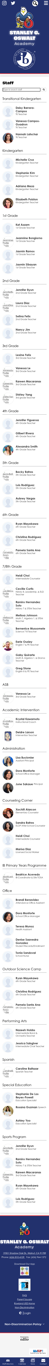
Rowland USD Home (24, 1303)
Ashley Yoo (23, 1120)
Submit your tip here (38, 1353)
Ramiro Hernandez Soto (28, 603)
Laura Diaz (22, 303)
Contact (43, 1364)
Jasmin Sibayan (26, 264)
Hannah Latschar (27, 134)
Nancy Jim (23, 329)
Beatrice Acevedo (28, 874)
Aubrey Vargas (25, 498)
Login (25, 1313)
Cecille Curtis (24, 588)
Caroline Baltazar (27, 1068)
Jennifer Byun (25, 290)
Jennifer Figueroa (27, 420)
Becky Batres (24, 472)
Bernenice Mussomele (30, 628)
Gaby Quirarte (25, 655)
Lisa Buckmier (25, 757)
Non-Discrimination (24, 1307)
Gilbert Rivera (25, 433)
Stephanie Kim (25, 173)
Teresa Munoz (25, 926)
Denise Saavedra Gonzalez (27, 941)
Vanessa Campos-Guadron (28, 122)
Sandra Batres (25, 822)
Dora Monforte (25, 770)
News (33, 1364)
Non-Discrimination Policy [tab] (23, 1324)
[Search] (43, 90)
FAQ (24, 1295)
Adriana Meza (25, 186)
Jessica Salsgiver (27, 1043)
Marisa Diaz (23, 849)
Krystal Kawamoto (28, 719)
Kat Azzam (23, 224)
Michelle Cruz (25, 159)
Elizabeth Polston (27, 199)
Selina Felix (23, 316)
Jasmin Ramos (25, 251)
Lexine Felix (23, 355)
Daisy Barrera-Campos (25, 109)
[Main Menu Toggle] (46, 3)
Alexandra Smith (27, 446)
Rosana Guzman (26, 1107)
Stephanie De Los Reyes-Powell (27, 1095)
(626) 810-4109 (17, 1257)
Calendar (22, 1364)
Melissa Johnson (26, 615)
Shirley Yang (24, 394)
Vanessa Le (23, 368)
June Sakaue (24, 784)
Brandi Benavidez (27, 899)
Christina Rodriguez (28, 537)
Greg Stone (23, 668)
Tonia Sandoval (26, 952)
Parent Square (24, 1299)
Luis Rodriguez (25, 485)
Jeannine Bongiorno (29, 238)
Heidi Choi (23, 575)
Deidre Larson (25, 732)
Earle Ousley (24, 641)
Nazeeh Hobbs (25, 1030)
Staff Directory (7, 1364)
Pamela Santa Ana (28, 550)
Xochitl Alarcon (26, 809)
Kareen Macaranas (28, 381)
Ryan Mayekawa (27, 523)
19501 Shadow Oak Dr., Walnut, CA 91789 (24, 1253)
